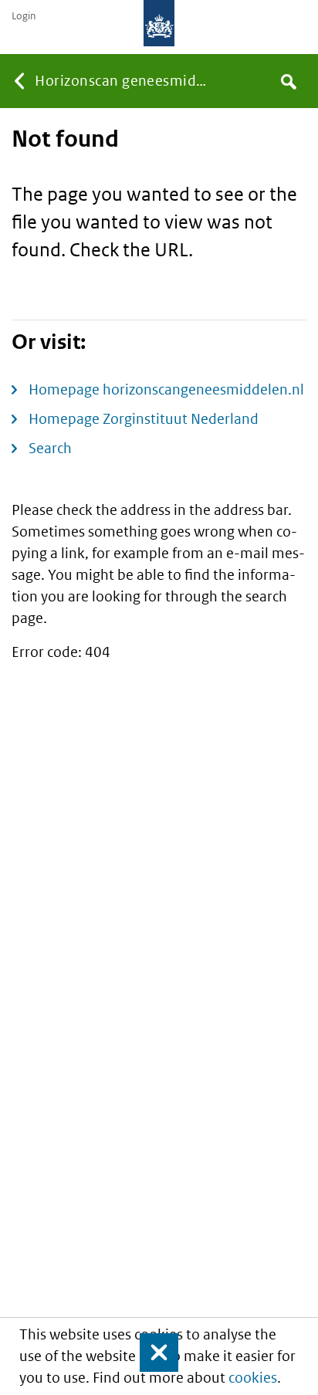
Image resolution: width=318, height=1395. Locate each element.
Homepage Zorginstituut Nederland (144, 419)
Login (24, 16)
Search (50, 448)
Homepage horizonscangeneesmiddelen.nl (166, 389)
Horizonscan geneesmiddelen (126, 81)
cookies (252, 1378)
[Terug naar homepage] (159, 23)
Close (152, 1352)
